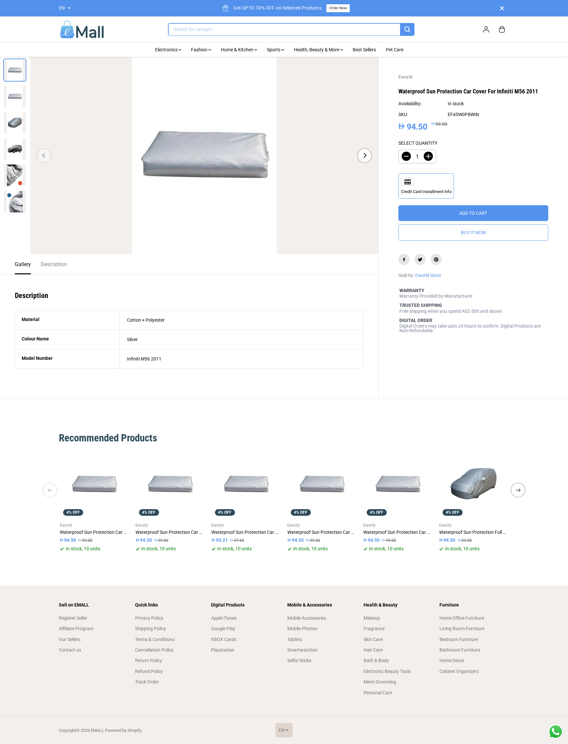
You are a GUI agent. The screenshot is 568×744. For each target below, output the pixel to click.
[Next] (364, 155)
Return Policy (148, 660)
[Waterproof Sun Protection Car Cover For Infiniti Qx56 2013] (322, 484)
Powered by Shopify (123, 730)
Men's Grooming (380, 681)
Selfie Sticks (299, 660)
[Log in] (486, 29)
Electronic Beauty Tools (387, 671)
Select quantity (417, 142)
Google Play (223, 628)
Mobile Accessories (306, 618)
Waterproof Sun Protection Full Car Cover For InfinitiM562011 (474, 532)
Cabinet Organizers (459, 671)
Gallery (23, 264)
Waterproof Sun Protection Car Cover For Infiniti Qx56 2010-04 (398, 532)
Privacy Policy (149, 618)
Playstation (222, 650)
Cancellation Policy (154, 650)
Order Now (338, 8)
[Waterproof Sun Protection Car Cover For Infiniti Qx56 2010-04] (398, 484)
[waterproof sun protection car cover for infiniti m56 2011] (204, 155)
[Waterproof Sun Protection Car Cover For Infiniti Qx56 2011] (170, 484)
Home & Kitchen (237, 49)
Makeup (372, 618)
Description (54, 264)
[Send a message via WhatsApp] (556, 732)
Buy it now (473, 232)
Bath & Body (376, 660)
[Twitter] (420, 259)
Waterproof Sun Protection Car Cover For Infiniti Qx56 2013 (322, 532)
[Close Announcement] (502, 8)
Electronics (166, 49)
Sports (274, 49)
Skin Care (373, 639)
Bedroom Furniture (458, 639)
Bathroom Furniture (459, 650)
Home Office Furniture (461, 618)
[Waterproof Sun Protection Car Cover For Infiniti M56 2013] (94, 484)
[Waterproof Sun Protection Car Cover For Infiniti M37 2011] (246, 484)
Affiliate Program (76, 628)
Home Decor (451, 660)
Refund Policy (149, 671)
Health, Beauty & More (317, 49)
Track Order (147, 681)
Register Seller (73, 618)
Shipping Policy (150, 628)
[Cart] (502, 29)
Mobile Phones (302, 628)
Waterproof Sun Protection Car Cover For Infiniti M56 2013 (94, 532)
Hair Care (373, 650)
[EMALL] (82, 29)
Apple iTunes (224, 618)
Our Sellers (70, 639)
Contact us (70, 650)
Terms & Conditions (155, 639)
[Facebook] (404, 259)
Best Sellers (364, 49)
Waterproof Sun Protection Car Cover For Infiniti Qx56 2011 (170, 532)
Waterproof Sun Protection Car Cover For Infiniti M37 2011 (246, 532)
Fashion (199, 49)
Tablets (294, 639)
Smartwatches (302, 650)
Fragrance (374, 628)
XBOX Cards (223, 639)
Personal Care (378, 692)
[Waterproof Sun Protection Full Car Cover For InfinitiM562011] (474, 484)
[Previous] (44, 155)
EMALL (97, 730)
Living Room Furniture (462, 628)
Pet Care (394, 49)
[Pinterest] (436, 259)
